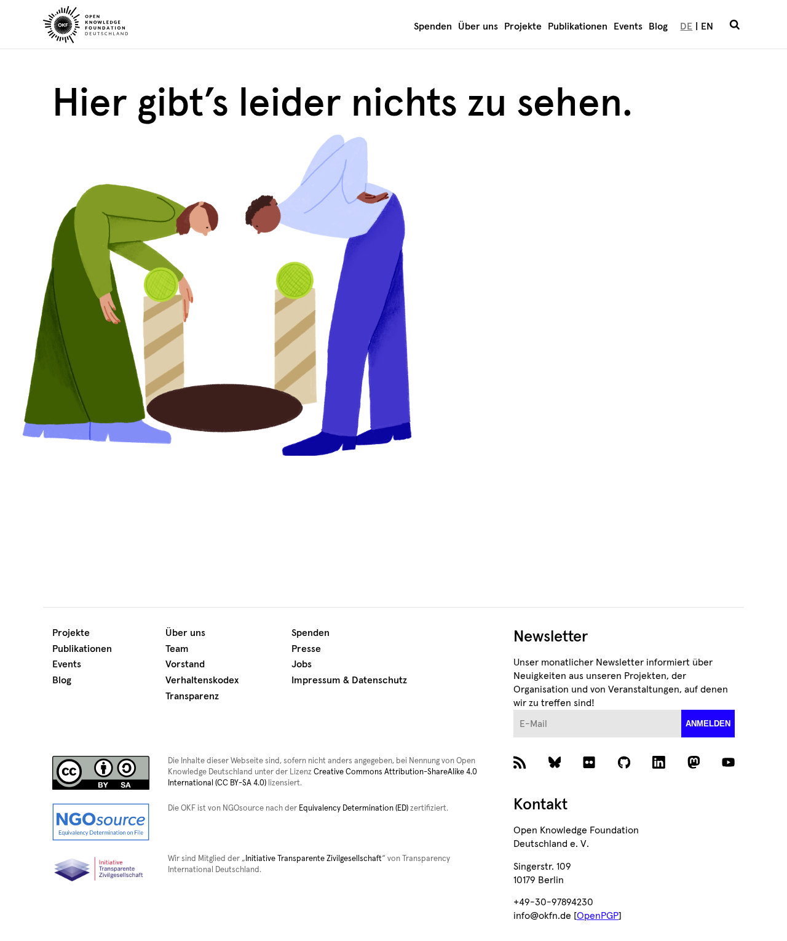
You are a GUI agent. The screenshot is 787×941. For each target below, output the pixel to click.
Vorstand (185, 664)
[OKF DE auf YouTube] (728, 765)
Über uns (478, 26)
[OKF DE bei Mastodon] (693, 765)
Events (628, 26)
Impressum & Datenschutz (349, 680)
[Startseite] (157, 26)
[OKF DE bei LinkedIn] (658, 765)
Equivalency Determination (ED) (353, 808)
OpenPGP (598, 916)
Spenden (433, 26)
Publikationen (577, 26)
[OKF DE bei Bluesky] (554, 765)
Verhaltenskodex (202, 680)
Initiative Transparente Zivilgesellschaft (313, 859)
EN (707, 26)
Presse (306, 649)
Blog (658, 26)
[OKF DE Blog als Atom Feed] (519, 765)
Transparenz (192, 696)
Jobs (301, 664)
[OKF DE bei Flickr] (589, 765)
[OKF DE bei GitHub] (624, 765)
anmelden (708, 723)
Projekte (523, 26)
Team (177, 649)
